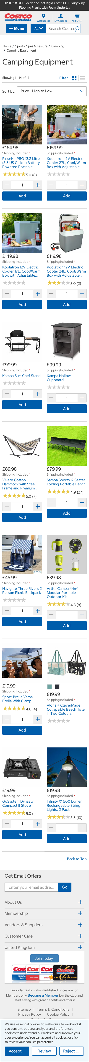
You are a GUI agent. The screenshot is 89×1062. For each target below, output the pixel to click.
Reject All (72, 1051)
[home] (18, 17)
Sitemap (24, 1009)
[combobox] (38, 28)
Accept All (18, 1051)
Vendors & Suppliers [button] (24, 924)
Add (22, 196)
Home (7, 46)
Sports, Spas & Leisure (31, 46)
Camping (57, 46)
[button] (78, 28)
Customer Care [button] (19, 936)
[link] (22, 142)
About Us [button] (13, 902)
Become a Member (43, 995)
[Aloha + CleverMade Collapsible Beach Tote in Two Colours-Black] (57, 687)
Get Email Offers (23, 876)
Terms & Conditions (53, 1009)
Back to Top (77, 858)
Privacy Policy (29, 1014)
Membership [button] (16, 913)
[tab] (44, 902)
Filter (63, 78)
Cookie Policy (58, 1014)
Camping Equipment (21, 50)
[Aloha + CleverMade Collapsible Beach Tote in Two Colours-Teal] (50, 687)
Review (44, 1051)
